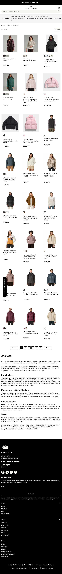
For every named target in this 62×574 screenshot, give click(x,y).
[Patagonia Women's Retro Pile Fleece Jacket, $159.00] (51, 316)
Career (3, 527)
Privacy (38, 565)
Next (47, 347)
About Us (4, 522)
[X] (3, 472)
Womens (4, 508)
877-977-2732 (5, 456)
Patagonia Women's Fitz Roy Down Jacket (30, 332)
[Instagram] (15, 472)
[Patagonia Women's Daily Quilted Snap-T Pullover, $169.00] (10, 277)
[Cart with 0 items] (59, 7)
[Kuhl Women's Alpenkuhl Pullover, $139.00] (31, 43)
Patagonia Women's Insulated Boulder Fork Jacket (10, 333)
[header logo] (31, 7)
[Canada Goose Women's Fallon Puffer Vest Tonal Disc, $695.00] (31, 123)
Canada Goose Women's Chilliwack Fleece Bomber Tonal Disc (30, 100)
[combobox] (31, 11)
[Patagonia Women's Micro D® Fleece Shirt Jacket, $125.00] (31, 162)
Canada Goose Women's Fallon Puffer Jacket (10, 141)
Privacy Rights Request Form (18, 568)
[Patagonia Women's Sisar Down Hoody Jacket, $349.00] (10, 162)
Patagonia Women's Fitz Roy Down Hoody (51, 293)
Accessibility (35, 568)
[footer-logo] (5, 448)
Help (2, 541)
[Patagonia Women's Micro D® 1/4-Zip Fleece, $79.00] (51, 200)
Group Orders (5, 513)
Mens (3, 506)
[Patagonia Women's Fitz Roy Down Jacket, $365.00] (31, 316)
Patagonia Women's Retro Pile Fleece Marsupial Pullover (29, 256)
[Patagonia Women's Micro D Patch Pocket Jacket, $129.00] (10, 239)
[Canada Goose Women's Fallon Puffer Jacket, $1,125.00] (10, 123)
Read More (57, 18)
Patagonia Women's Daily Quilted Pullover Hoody (30, 218)
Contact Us (4, 530)
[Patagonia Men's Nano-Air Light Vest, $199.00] (51, 123)
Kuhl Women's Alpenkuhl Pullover (29, 59)
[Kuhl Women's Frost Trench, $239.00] (10, 43)
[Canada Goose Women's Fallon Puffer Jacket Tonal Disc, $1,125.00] (51, 82)
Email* (3, 486)
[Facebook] (7, 472)
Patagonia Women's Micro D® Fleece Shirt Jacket (30, 175)
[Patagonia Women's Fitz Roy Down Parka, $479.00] (10, 200)
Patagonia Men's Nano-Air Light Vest (51, 139)
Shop (3, 503)
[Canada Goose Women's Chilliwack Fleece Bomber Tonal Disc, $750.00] (31, 82)
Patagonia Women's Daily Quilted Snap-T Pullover (9, 295)
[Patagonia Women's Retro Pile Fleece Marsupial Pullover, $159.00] (31, 239)
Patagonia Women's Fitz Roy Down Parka (10, 216)
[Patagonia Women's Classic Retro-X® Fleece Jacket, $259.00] (51, 162)
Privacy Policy (49, 499)
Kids (2, 511)
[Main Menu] (2, 7)
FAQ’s (3, 544)
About (3, 519)
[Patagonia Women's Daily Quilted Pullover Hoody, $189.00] (31, 200)
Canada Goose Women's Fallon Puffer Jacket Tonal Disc (51, 99)
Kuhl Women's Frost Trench (9, 59)
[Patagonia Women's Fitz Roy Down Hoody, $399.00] (51, 277)
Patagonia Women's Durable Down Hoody (30, 293)
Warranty (4, 546)
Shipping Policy (6, 551)
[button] (4, 56)
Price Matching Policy (8, 554)
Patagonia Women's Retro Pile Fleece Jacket (50, 333)
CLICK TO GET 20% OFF (4, 287)
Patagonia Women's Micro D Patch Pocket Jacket (10, 252)
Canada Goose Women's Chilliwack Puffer (50, 61)
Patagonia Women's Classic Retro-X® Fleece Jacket (50, 175)
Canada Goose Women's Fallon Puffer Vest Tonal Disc (31, 141)
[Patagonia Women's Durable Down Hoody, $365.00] (31, 277)
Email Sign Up (5, 535)
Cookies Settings (47, 568)
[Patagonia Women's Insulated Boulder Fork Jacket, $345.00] (10, 316)
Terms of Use (28, 565)
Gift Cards (4, 556)
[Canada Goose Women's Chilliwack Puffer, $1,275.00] (51, 43)
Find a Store (5, 525)
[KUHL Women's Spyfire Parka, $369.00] (10, 82)
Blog (2, 532)
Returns (3, 549)
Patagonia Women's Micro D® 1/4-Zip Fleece (50, 218)
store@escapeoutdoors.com (10, 458)
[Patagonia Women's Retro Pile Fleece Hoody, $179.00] (51, 239)
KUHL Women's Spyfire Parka (8, 98)
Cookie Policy (47, 565)
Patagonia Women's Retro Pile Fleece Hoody (50, 256)
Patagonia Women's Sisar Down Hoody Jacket (9, 179)
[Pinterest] (11, 472)
